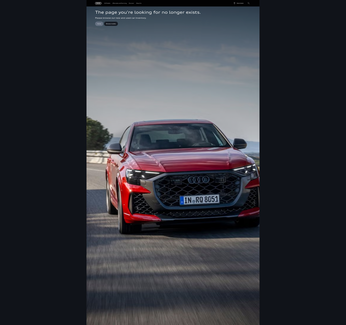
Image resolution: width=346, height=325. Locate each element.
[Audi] (98, 3)
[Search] (249, 3)
